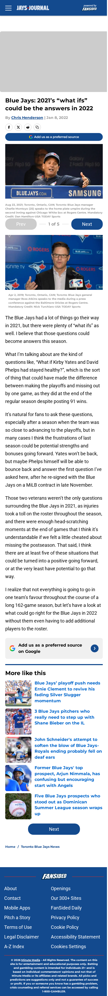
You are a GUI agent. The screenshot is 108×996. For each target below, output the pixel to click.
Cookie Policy (65, 927)
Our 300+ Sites (66, 898)
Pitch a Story (17, 917)
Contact (12, 898)
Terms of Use (18, 927)
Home (10, 847)
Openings (61, 888)
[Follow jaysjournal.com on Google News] (95, 648)
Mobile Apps (17, 908)
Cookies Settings (68, 946)
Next (87, 224)
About (10, 888)
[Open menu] (8, 8)
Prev (21, 224)
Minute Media (30, 960)
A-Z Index (14, 946)
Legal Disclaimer (21, 937)
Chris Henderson (27, 117)
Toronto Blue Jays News (40, 847)
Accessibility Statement (75, 937)
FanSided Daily (66, 908)
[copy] (37, 127)
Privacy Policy (65, 917)
